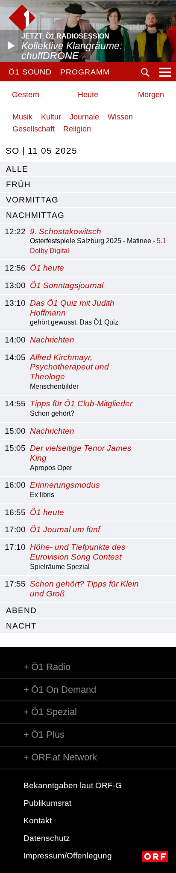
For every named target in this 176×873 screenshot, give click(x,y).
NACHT (21, 625)
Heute (88, 94)
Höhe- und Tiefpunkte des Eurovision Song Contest (78, 551)
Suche (145, 72)
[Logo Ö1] (22, 17)
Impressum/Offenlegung (67, 855)
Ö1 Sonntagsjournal (66, 285)
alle (17, 168)
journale (84, 117)
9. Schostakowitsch (65, 231)
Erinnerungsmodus (65, 484)
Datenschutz (46, 838)
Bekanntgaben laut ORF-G (72, 785)
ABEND (21, 610)
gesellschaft (33, 129)
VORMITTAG (32, 199)
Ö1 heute (47, 267)
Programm (84, 72)
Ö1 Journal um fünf (65, 529)
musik (22, 117)
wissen (120, 117)
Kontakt (37, 820)
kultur (51, 117)
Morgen (151, 94)
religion (77, 129)
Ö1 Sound (30, 72)
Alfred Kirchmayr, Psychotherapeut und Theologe (69, 367)
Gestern (25, 94)
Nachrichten (52, 339)
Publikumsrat (47, 803)
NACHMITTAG (35, 215)
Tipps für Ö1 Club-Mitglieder (81, 403)
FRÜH (18, 184)
